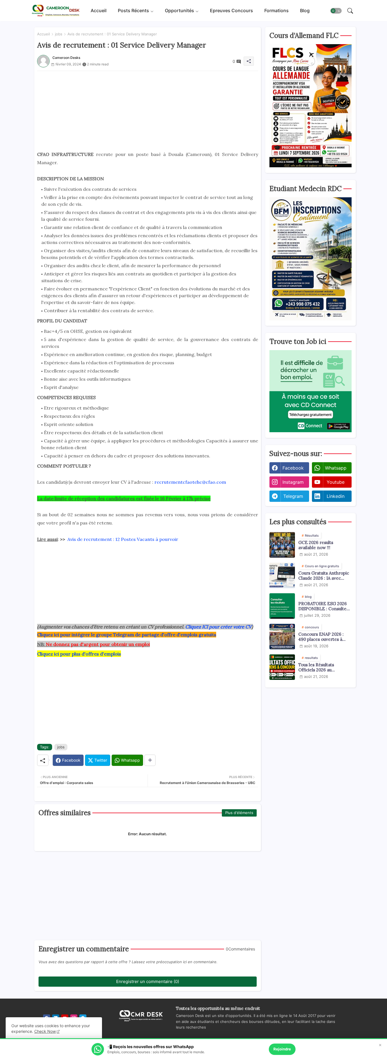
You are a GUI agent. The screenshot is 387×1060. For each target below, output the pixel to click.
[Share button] (150, 760)
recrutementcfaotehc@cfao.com (190, 482)
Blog (305, 10)
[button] (336, 11)
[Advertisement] (147, 110)
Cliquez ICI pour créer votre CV (218, 626)
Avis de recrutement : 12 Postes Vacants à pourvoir (122, 539)
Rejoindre (282, 1049)
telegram (293, 496)
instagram (293, 482)
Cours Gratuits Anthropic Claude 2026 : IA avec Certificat (323, 576)
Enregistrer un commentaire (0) (147, 981)
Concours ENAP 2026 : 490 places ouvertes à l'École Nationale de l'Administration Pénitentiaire (321, 637)
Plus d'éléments (239, 812)
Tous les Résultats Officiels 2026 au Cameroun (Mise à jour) (322, 667)
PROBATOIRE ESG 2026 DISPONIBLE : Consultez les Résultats (323, 606)
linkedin (336, 496)
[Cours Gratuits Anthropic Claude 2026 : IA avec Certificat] (282, 575)
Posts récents (133, 10)
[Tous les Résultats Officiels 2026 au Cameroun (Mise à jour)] (282, 667)
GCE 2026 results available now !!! (315, 545)
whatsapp (335, 468)
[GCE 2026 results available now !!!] (282, 545)
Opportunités (179, 10)
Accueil (99, 10)
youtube (336, 482)
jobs (58, 34)
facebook (293, 468)
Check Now (45, 1031)
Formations (276, 10)
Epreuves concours (231, 10)
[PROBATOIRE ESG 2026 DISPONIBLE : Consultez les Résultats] (282, 606)
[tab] (98, 10)
